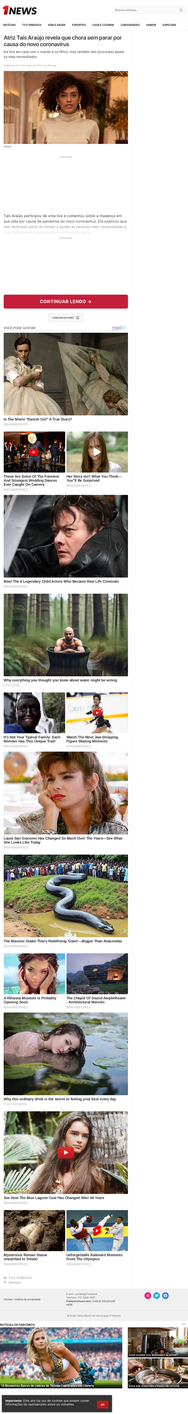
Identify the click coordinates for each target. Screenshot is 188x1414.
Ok (102, 1404)
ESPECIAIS (169, 24)
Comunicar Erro (63, 317)
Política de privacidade (28, 1299)
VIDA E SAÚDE (57, 24)
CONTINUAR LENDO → (66, 301)
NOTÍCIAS (9, 24)
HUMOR (151, 24)
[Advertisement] (66, 184)
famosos (15, 1282)
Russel (52, 65)
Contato (8, 1299)
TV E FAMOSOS (31, 24)
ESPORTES (79, 24)
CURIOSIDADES (130, 24)
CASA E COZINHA (103, 24)
